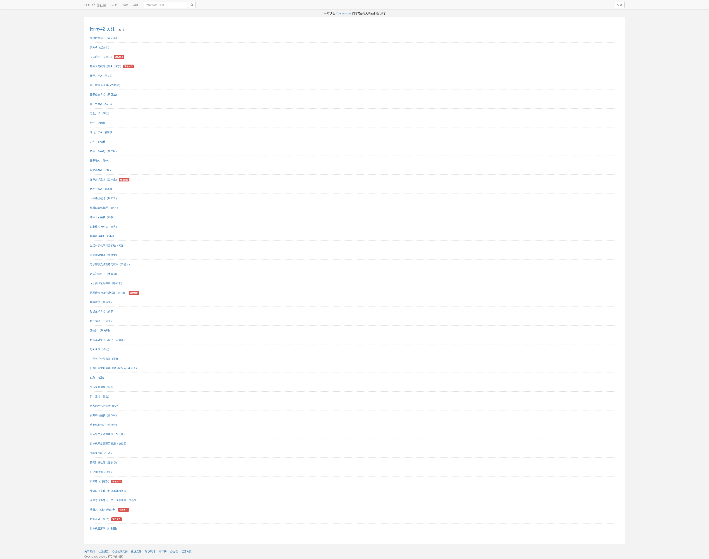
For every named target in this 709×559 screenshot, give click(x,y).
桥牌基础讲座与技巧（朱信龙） (108, 339)
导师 (135, 5)
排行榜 (163, 551)
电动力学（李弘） (100, 113)
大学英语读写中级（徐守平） (107, 283)
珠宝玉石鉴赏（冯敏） (103, 217)
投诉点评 (136, 551)
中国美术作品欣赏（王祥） (105, 358)
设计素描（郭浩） (100, 396)
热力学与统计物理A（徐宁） (106, 66)
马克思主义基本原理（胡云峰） (108, 434)
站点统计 (150, 551)
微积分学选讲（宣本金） (104, 179)
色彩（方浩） (97, 377)
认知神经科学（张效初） (104, 273)
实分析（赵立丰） (100, 47)
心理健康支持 (120, 551)
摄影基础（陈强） (100, 519)
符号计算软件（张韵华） (104, 462)
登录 (619, 5)
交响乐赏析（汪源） (101, 453)
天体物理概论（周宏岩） (104, 198)
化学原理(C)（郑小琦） (103, 236)
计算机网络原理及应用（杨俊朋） (109, 443)
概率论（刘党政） (100, 481)
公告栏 (174, 551)
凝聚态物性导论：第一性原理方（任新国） (114, 500)
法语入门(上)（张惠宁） (104, 509)
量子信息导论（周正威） (104, 94)
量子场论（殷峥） (100, 160)
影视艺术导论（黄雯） (103, 311)
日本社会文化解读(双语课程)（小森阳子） (114, 368)
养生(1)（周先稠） (100, 330)
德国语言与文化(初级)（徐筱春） (109, 292)
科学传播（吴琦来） (101, 302)
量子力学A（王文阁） (102, 75)
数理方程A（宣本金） (102, 189)
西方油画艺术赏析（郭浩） (105, 406)
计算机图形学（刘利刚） (104, 528)
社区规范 (103, 551)
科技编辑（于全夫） (101, 321)
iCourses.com (343, 13)
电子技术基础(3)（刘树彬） (106, 85)
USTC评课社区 (95, 4)
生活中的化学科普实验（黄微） (108, 245)
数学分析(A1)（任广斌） (104, 151)
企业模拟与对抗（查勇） (104, 226)
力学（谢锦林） (99, 141)
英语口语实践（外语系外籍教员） (109, 490)
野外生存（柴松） (100, 349)
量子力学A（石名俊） (102, 104)
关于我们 (89, 551)
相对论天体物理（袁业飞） (105, 207)
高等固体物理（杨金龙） (104, 255)
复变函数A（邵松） (101, 170)
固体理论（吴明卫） (101, 56)
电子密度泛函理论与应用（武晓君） (110, 264)
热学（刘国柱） (99, 122)
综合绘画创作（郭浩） (103, 387)
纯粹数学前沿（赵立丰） (104, 38)
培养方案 (186, 551)
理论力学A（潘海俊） (102, 132)
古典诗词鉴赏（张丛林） (104, 415)
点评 (114, 5)
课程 (125, 5)
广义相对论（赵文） (101, 472)
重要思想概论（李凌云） (104, 424)
